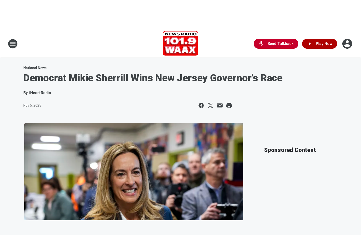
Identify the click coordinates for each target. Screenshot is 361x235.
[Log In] (347, 44)
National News (35, 68)
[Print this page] (229, 105)
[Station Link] (180, 44)
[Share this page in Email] (219, 105)
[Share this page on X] (210, 105)
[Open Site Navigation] (13, 44)
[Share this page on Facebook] (201, 105)
